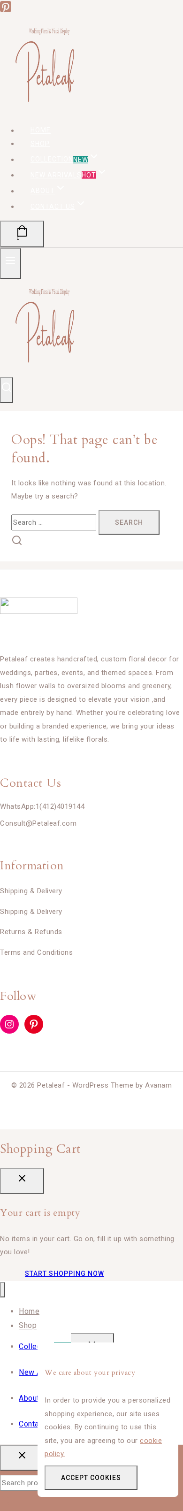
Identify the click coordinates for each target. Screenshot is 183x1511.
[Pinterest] (5, 10)
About (29, 1398)
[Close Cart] (22, 1181)
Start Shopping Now (64, 1273)
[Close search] (22, 1458)
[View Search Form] (6, 390)
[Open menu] (10, 263)
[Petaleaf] (47, 110)
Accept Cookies (91, 1477)
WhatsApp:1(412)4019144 (42, 806)
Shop (40, 143)
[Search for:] (55, 522)
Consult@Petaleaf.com (38, 823)
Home (29, 1311)
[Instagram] (9, 1024)
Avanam (158, 1085)
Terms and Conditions (36, 952)
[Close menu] (2, 1289)
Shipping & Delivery (31, 891)
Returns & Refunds (31, 932)
